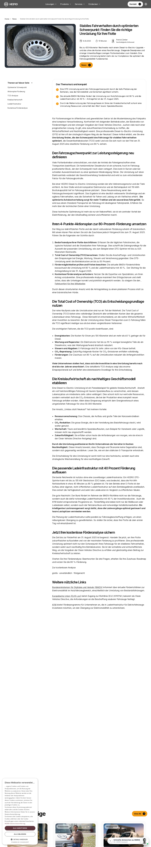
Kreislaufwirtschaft (15, 100)
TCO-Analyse (13, 96)
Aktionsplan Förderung (16, 91)
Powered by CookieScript (20, 842)
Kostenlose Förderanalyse (17, 108)
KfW (54, 604)
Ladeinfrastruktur (14, 104)
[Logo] (11, 4)
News (14, 19)
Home (7, 19)
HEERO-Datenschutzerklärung (15, 824)
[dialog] (20, 811)
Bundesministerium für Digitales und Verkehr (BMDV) (77, 587)
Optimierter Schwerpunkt (17, 87)
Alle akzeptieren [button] (20, 828)
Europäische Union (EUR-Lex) (66, 596)
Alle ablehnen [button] (20, 834)
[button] (20, 839)
